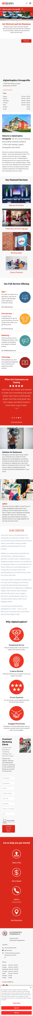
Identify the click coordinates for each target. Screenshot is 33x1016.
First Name (5, 775)
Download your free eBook (8, 829)
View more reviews (16, 422)
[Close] (31, 987)
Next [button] (31, 14)
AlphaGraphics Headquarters (17, 940)
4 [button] (18, 417)
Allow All (16, 1013)
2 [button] (14, 417)
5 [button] (20, 417)
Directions (26, 41)
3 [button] (16, 417)
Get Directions (16, 920)
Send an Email (8, 950)
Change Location (13, 938)
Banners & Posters (16, 205)
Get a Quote (16, 881)
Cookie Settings (16, 1003)
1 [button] (12, 417)
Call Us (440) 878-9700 (10, 948)
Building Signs (16, 253)
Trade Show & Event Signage (16, 228)
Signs (3, 292)
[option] (16, 23)
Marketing (5, 335)
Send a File (16, 862)
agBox (4, 504)
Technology (5, 357)
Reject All (16, 1008)
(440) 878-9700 (7, 90)
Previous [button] (1, 14)
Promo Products (16, 272)
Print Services (6, 313)
